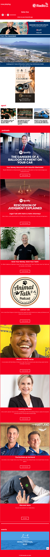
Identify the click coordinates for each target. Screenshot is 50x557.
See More (25, 518)
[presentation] (1, 52)
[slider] (12, 15)
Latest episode (25, 175)
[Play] (3, 15)
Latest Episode (25, 271)
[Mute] (8, 15)
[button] (20, 66)
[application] (25, 15)
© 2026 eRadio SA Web (25, 555)
